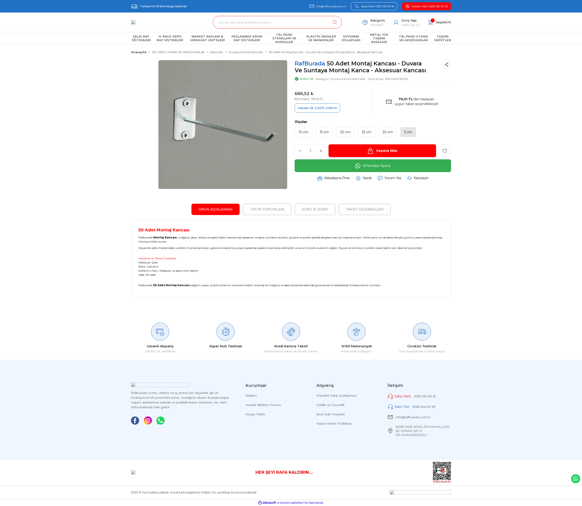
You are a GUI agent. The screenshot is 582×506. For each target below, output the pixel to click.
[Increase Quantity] (320, 151)
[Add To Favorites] (444, 151)
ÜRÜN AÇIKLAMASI (215, 209)
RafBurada (311, 63)
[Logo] (133, 22)
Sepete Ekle (386, 151)
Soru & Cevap (315, 209)
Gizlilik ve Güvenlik (330, 405)
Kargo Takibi (255, 414)
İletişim (251, 395)
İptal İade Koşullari (330, 414)
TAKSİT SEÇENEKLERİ (365, 209)
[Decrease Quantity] (300, 151)
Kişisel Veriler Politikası (333, 423)
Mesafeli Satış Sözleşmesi (336, 395)
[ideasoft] (267, 503)
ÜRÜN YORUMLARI (267, 209)
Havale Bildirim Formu (263, 405)
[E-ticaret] (290, 503)
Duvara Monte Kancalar (348, 79)
